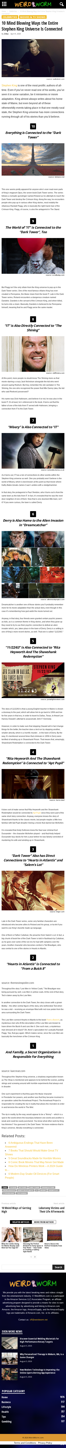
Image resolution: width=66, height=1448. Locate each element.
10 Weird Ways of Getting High (16, 1209)
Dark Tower (34, 1187)
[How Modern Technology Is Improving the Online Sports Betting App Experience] (10, 1374)
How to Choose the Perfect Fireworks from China (53, 1245)
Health (5, 1412)
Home (4, 11)
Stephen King (9, 85)
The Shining (22, 1193)
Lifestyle (6, 1407)
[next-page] (35, 1257)
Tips (4, 1416)
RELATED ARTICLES (20, 1222)
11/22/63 (13, 1187)
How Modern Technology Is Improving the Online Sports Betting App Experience (39, 1371)
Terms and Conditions (25, 1443)
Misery (43, 1190)
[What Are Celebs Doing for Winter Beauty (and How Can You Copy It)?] (11, 1234)
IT (37, 1190)
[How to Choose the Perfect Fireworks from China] (54, 1234)
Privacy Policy (45, 1443)
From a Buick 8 (52, 1020)
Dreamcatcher (48, 1187)
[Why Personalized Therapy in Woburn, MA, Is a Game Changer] (10, 1359)
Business (6, 1402)
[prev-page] (31, 1257)
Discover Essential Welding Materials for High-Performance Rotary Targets (39, 1340)
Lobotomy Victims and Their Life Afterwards (51, 1209)
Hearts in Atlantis (25, 1190)
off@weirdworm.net (39, 1319)
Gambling (7, 1421)
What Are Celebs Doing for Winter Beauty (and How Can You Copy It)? (10, 1245)
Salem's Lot (53, 1190)
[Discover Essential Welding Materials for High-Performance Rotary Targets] (10, 1343)
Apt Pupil (37, 813)
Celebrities (13, 11)
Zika (6, 34)
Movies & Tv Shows (32, 17)
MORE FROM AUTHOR (44, 1222)
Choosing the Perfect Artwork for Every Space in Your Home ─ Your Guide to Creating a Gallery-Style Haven (33, 1247)
